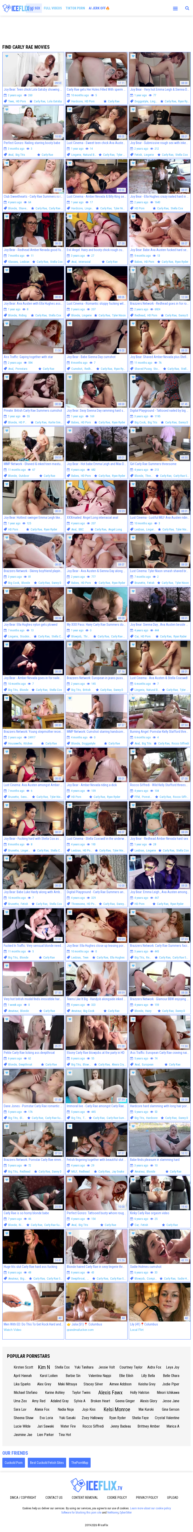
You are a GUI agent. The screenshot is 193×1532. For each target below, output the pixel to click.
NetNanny (112, 1512)
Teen (11, 101)
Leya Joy (172, 1367)
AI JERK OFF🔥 (99, 8)
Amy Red (38, 1401)
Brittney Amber (148, 1426)
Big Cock (140, 422)
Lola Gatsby (54, 101)
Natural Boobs (92, 154)
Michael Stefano (25, 1392)
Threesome (152, 475)
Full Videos (53, 8)
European (147, 1064)
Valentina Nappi (99, 1375)
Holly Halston (139, 1392)
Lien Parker (45, 1434)
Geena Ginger (125, 1401)
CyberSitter (126, 1512)
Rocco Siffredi (180, 743)
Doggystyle (141, 101)
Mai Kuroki (146, 1409)
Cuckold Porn (14, 1463)
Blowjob (76, 636)
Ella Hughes (117, 957)
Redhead (140, 315)
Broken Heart (100, 1401)
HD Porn (21, 101)
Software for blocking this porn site (81, 1512)
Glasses (13, 261)
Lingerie (155, 101)
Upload (172, 1497)
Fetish (138, 154)
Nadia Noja (66, 1409)
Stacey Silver (93, 1384)
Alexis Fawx (110, 1392)
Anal (10, 154)
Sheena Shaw (23, 1418)
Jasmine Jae (23, 1434)
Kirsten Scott (23, 1367)
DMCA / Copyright (23, 1497)
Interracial (85, 261)
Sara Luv (20, 1409)
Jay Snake (118, 1171)
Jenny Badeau (120, 1426)
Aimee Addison (120, 1384)
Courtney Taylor (131, 1367)
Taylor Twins (81, 1392)
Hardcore (77, 101)
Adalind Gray (60, 1401)
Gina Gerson (170, 1409)
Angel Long (115, 529)
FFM (137, 797)
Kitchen (28, 743)
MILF (74, 1171)
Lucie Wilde (22, 1426)
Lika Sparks (22, 1384)
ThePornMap (79, 1463)
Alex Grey (44, 1384)
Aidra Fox (154, 1367)
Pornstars (21, 368)
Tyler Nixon (123, 154)
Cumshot (76, 368)
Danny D (183, 315)
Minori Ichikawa (168, 1392)
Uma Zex (20, 1401)
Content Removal (85, 1497)
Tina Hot (65, 1434)
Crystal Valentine (167, 1418)
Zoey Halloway (92, 1418)
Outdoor (24, 475)
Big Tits (20, 154)
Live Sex (34, 8)
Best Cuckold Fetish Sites (47, 1463)
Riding (23, 315)
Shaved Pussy (27, 208)
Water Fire (68, 1426)
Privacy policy (147, 1497)
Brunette (140, 583)
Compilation (154, 1278)
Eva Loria (46, 1418)
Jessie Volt (106, 1367)
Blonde (12, 208)
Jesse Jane (170, 1401)
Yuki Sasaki (67, 1418)
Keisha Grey (147, 1384)
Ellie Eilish (126, 1375)
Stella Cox (181, 154)
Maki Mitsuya (67, 1384)
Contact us (54, 1497)
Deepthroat (25, 1064)
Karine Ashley (55, 1392)
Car (137, 636)
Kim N (44, 1367)
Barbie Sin (73, 1375)
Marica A (172, 1426)
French (91, 1278)
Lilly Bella (148, 1375)
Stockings (159, 368)
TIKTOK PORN (75, 8)
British (87, 690)
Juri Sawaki (45, 1426)
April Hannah (23, 1375)
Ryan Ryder (184, 101)
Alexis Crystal (120, 1064)
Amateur (13, 1011)
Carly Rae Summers (60, 208)
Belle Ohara (171, 1375)
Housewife (14, 743)
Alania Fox (42, 1409)
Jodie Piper (170, 1384)
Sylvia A (79, 1401)
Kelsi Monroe (117, 1409)
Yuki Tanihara (83, 1367)
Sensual (25, 797)
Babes (138, 261)
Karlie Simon (56, 422)
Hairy (148, 1011)
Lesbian (24, 261)
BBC (81, 529)
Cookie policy (117, 1497)
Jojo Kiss (89, 1409)
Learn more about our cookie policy (150, 1508)
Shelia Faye (140, 1418)
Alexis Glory (148, 1401)
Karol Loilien (49, 1375)
